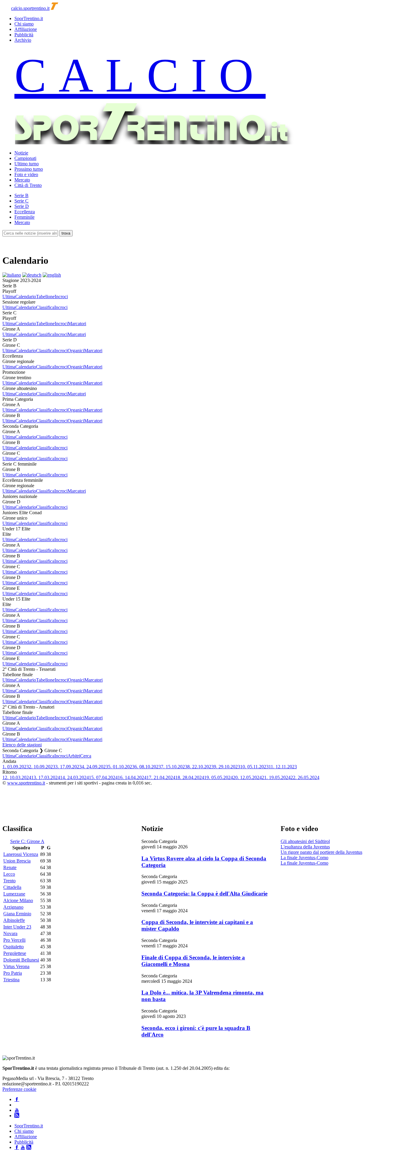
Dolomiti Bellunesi (21, 959)
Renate (10, 867)
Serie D (21, 206)
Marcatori (77, 323)
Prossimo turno (28, 169)
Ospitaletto (13, 946)
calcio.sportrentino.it (30, 8)
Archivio (22, 40)
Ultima (8, 296)
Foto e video (26, 174)
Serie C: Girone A (27, 841)
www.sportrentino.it (26, 782)
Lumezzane (14, 893)
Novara (10, 933)
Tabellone (45, 296)
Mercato (22, 179)
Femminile (24, 217)
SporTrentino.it (28, 18)
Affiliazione (25, 29)
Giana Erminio (17, 913)
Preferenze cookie (19, 1089)
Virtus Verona (16, 966)
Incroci (61, 296)
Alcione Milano (18, 900)
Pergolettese (14, 953)
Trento (9, 880)
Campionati (25, 158)
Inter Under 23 (17, 926)
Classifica (45, 307)
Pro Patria (12, 973)
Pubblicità (23, 34)
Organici (76, 350)
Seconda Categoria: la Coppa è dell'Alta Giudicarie (204, 893)
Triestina (11, 979)
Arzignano (13, 907)
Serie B (21, 195)
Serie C (21, 200)
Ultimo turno (26, 163)
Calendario (25, 296)
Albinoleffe (14, 920)
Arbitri (74, 755)
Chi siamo (24, 23)
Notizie (21, 152)
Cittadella (12, 887)
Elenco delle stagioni (22, 744)
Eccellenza (24, 211)
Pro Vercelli (14, 940)
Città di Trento (28, 185)
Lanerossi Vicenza (20, 854)
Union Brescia (17, 860)
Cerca (85, 755)
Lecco (9, 874)
